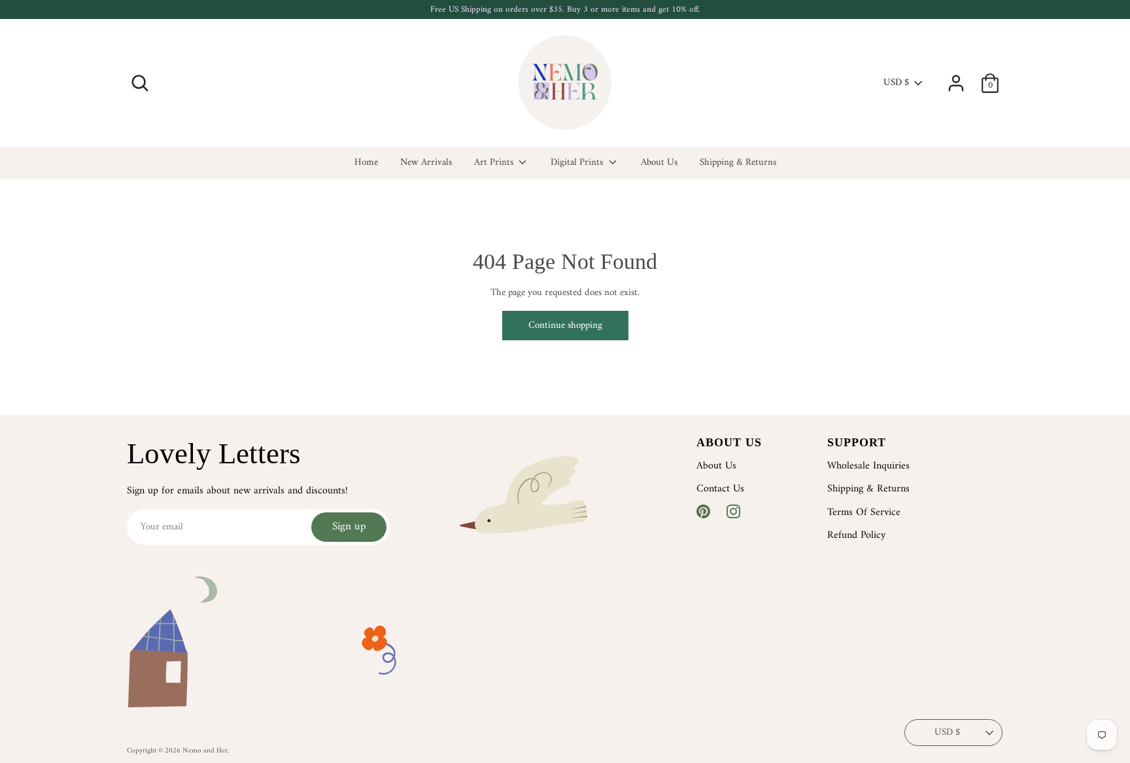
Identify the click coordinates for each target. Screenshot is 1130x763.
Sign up (349, 527)
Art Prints (495, 163)
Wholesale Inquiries (868, 466)
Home (366, 163)
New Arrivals (426, 163)
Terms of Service (863, 512)
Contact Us (720, 489)
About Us (659, 163)
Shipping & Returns (738, 163)
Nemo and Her (205, 750)
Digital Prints (578, 163)
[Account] (956, 77)
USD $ (896, 83)
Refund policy (856, 535)
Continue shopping (565, 325)
